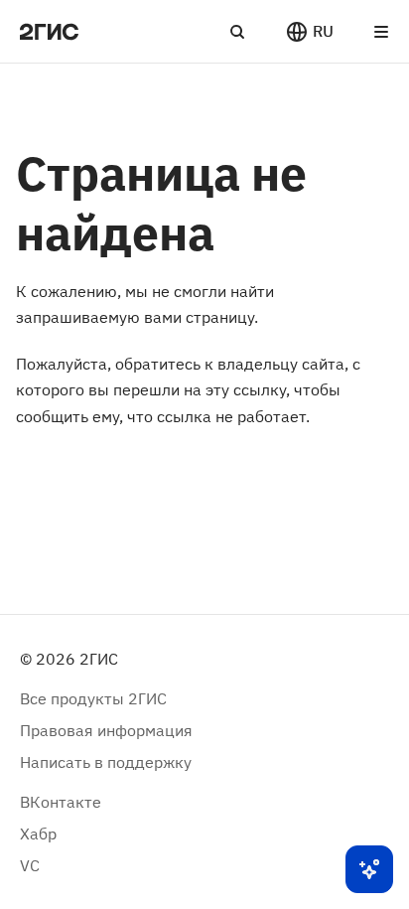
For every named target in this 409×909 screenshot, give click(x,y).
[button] (309, 32)
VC (30, 865)
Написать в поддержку (106, 762)
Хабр (38, 833)
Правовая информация (106, 730)
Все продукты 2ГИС (93, 698)
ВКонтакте (60, 802)
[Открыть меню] (381, 32)
